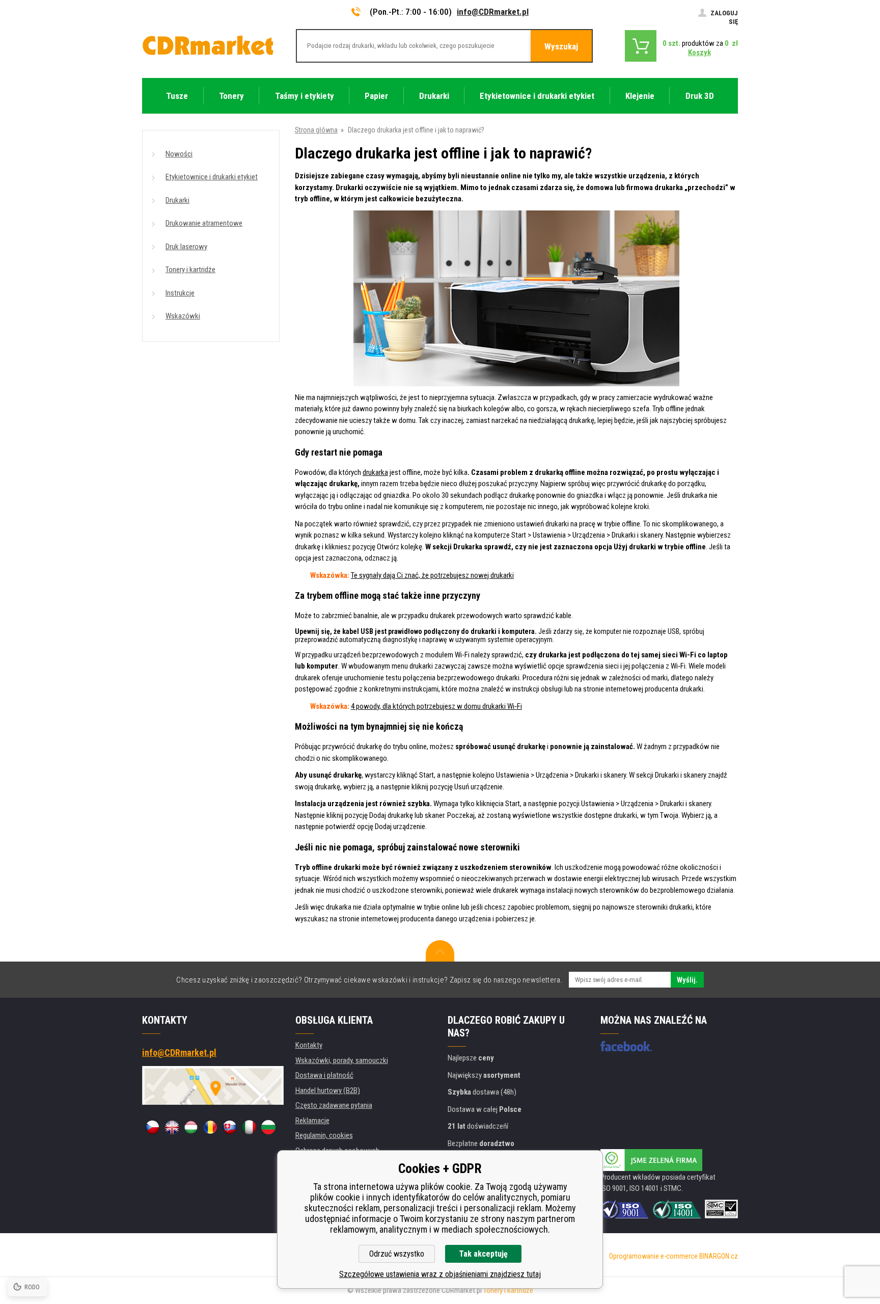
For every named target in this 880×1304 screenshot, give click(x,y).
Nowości (179, 153)
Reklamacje (312, 1120)
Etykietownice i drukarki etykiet (212, 176)
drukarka (375, 472)
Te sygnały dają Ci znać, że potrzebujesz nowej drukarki (432, 575)
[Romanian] (210, 1127)
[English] (171, 1127)
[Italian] (249, 1127)
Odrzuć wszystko (396, 1254)
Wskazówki (183, 316)
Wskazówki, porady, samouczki (341, 1060)
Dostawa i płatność (324, 1075)
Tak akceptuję (483, 1254)
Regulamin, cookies (324, 1135)
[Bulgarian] (268, 1127)
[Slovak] (230, 1127)
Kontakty (308, 1045)
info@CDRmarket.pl (493, 12)
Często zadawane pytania (333, 1105)
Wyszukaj (561, 46)
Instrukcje (180, 293)
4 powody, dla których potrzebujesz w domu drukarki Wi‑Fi (436, 706)
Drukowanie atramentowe (204, 223)
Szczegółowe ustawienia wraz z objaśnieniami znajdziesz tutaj (440, 1274)
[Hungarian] (191, 1127)
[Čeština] (152, 1127)
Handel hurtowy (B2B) (327, 1090)
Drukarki (177, 200)
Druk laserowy (186, 246)
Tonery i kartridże (190, 269)
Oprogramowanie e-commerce (653, 1256)
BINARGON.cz (718, 1256)
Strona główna (316, 130)
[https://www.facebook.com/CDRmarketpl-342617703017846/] (626, 1046)
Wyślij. (687, 979)
